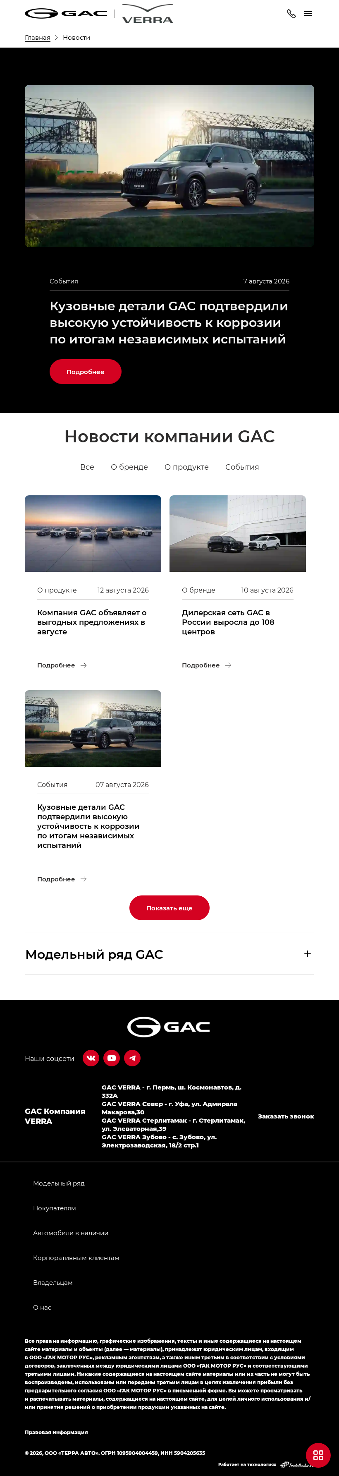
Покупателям (54, 1208)
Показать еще (169, 908)
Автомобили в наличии (70, 1233)
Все (87, 467)
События (242, 467)
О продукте (187, 467)
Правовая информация (56, 1432)
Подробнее (94, 367)
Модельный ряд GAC (94, 954)
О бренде (129, 467)
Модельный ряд (59, 1183)
